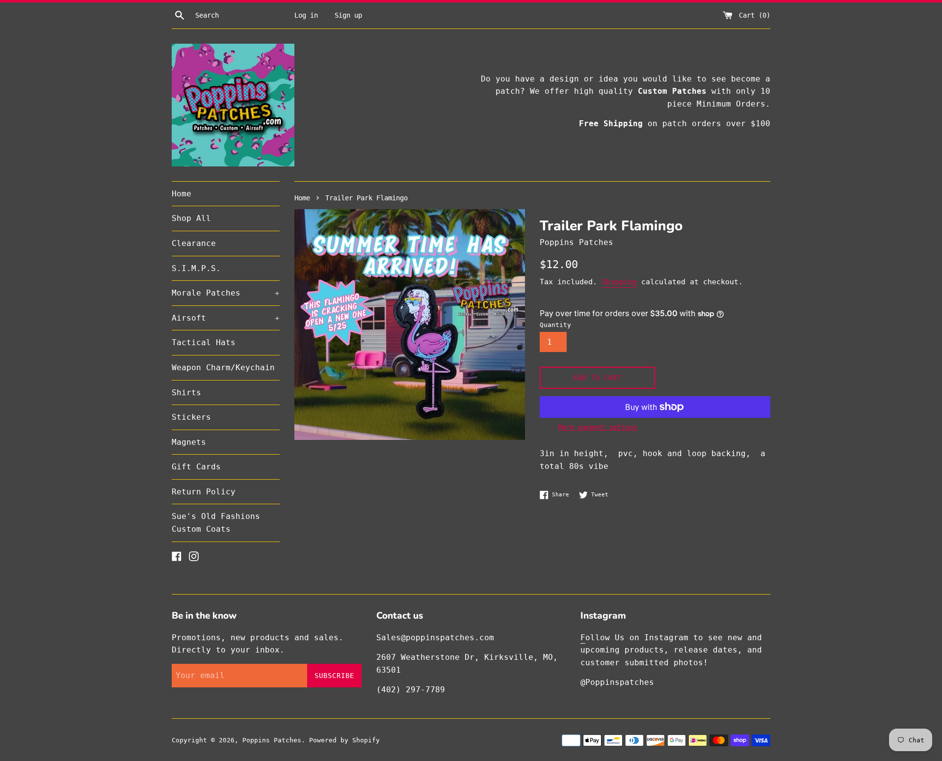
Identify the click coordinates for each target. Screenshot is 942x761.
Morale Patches (226, 293)
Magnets (189, 442)
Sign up (348, 15)
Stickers (191, 417)
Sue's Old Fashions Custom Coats (216, 523)
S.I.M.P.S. (196, 268)
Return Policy (204, 491)
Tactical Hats (204, 342)
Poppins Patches (271, 740)
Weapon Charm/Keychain (223, 367)
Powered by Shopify (344, 740)
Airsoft (226, 318)
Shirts (186, 392)
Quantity (555, 324)
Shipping (619, 281)
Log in (306, 15)
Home (181, 193)
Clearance (194, 243)
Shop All (191, 218)
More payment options (597, 427)
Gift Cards (196, 466)
